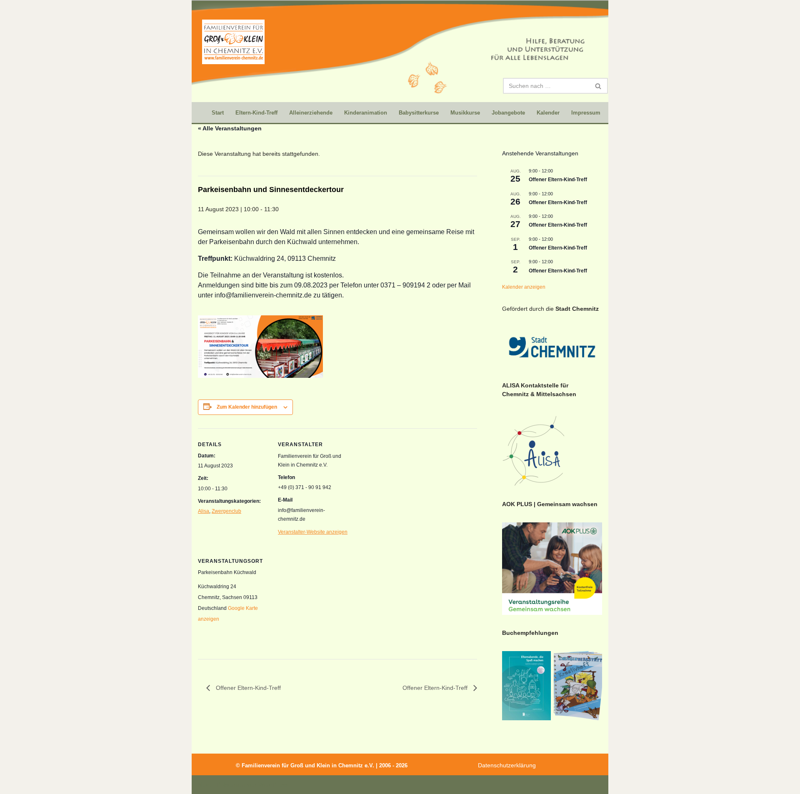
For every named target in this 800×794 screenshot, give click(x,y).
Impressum (585, 113)
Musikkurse (465, 113)
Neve (205, 784)
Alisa (203, 511)
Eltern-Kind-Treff (256, 113)
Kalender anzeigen (523, 287)
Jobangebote (508, 113)
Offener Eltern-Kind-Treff (247, 687)
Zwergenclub (226, 511)
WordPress (273, 784)
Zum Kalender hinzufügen (247, 407)
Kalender (548, 113)
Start (218, 113)
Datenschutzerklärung (507, 765)
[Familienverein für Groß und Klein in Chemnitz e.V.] (233, 42)
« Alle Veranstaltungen (230, 128)
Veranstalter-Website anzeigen (313, 532)
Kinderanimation (365, 113)
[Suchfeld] (598, 86)
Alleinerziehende (310, 113)
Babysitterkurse (419, 113)
